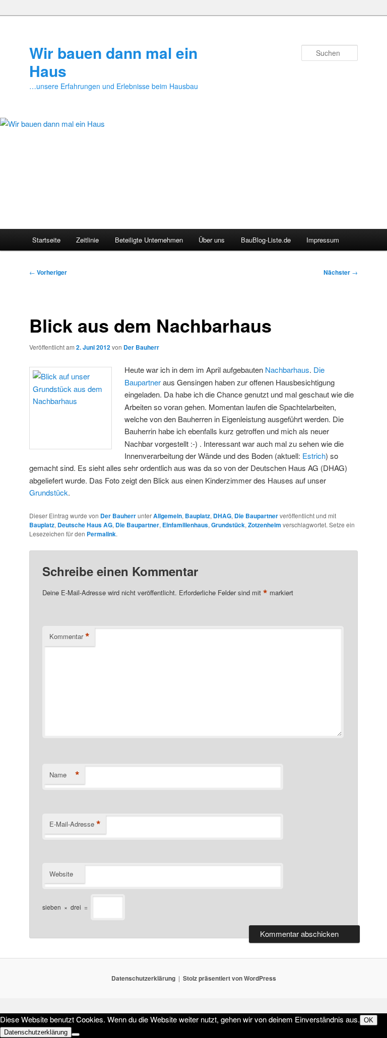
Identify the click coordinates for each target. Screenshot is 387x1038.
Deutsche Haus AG (84, 524)
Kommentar (69, 636)
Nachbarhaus (287, 369)
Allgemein (167, 515)
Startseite (46, 240)
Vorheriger (48, 272)
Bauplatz (197, 515)
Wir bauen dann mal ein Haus (113, 62)
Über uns (212, 240)
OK (368, 1020)
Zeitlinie (87, 240)
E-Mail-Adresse (75, 824)
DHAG (222, 515)
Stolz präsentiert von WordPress (229, 978)
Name (64, 775)
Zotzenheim (264, 524)
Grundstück (48, 492)
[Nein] (76, 1034)
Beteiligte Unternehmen (149, 240)
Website (61, 874)
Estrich (314, 455)
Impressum (322, 240)
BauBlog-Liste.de (266, 240)
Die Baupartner (256, 515)
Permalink (101, 533)
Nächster (341, 272)
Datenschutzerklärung (143, 978)
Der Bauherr (141, 347)
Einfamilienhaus (185, 524)
